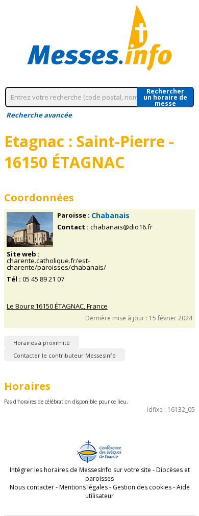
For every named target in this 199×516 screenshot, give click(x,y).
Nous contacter (32, 487)
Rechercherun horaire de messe (165, 97)
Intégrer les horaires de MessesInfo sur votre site (80, 469)
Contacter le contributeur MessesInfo (64, 355)
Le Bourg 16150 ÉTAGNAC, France (57, 306)
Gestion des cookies (142, 487)
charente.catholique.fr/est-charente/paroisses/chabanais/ (56, 264)
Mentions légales (83, 487)
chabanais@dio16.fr (121, 227)
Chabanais (110, 215)
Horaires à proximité (41, 342)
